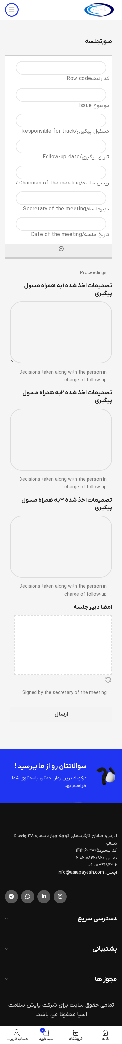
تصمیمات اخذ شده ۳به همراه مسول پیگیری (66, 503)
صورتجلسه (98, 41)
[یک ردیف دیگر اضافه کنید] (61, 248)
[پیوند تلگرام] (11, 896)
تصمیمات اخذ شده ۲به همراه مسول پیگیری (67, 396)
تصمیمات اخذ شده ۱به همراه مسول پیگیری (68, 289)
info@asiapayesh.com (81, 872)
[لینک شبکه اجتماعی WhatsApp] (27, 896)
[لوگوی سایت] (99, 9)
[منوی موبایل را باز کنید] (12, 9)
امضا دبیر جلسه (93, 607)
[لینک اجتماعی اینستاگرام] (60, 896)
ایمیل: (111, 872)
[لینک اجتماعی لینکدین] (43, 896)
